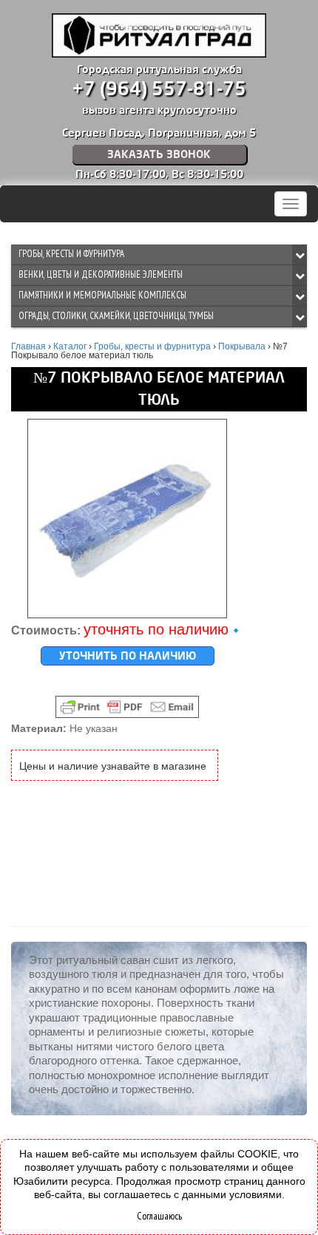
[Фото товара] (127, 518)
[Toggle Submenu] (299, 254)
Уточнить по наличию (127, 656)
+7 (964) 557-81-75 (159, 89)
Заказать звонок (159, 154)
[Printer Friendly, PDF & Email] (127, 706)
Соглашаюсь (159, 1215)
